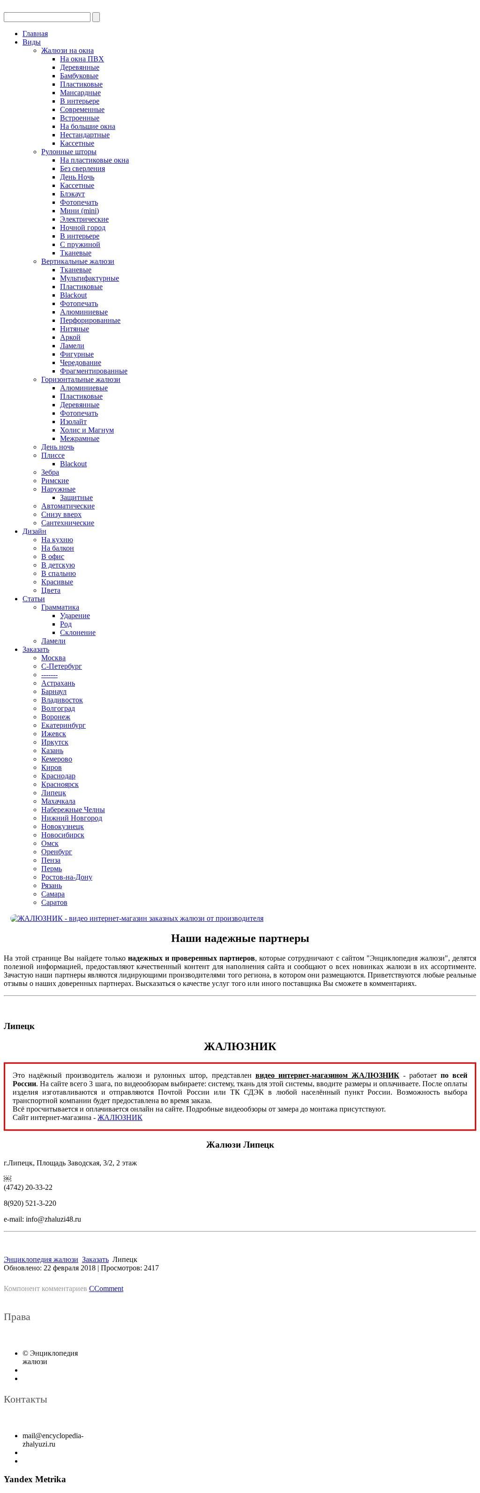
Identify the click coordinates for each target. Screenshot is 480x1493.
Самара (53, 894)
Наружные (58, 489)
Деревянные (79, 67)
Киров (51, 767)
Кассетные (77, 143)
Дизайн (34, 531)
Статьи (33, 599)
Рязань (51, 885)
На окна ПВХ (82, 59)
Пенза (50, 860)
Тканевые (75, 253)
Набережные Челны (73, 810)
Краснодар (58, 776)
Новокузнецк (62, 826)
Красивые (57, 582)
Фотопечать (79, 202)
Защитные (76, 497)
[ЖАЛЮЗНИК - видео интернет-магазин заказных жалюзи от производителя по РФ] (240, 918)
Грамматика (60, 607)
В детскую (58, 565)
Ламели (72, 346)
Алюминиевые (84, 312)
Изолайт (73, 422)
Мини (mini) (79, 211)
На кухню (57, 540)
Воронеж (55, 717)
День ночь (57, 447)
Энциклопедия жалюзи (41, 1259)
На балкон (57, 548)
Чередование (80, 362)
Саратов (54, 902)
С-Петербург (61, 666)
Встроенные (79, 118)
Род (66, 624)
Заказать (35, 649)
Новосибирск (62, 835)
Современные (82, 109)
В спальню (58, 573)
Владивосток (62, 700)
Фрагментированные (94, 371)
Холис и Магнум (87, 430)
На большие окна (87, 126)
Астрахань (58, 683)
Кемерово (56, 759)
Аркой (70, 337)
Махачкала (58, 801)
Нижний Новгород (71, 818)
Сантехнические (67, 523)
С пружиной (80, 244)
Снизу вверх (61, 514)
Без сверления (82, 168)
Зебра (50, 472)
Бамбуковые (79, 76)
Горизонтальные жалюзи (80, 379)
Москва (53, 658)
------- (49, 675)
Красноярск (60, 784)
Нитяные (74, 329)
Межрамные (79, 438)
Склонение (78, 632)
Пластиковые (81, 84)
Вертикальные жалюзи (77, 261)
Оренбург (56, 852)
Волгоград (58, 708)
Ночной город (82, 227)
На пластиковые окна (94, 160)
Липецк (53, 793)
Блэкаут (72, 194)
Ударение (75, 616)
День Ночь (77, 177)
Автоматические (68, 506)
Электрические (84, 219)
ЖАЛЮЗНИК (120, 1117)
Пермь (51, 869)
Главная (35, 33)
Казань (52, 750)
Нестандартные (85, 135)
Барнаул (54, 691)
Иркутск (54, 742)
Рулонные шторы (69, 152)
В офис (52, 556)
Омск (50, 843)
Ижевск (53, 734)
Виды (31, 42)
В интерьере (79, 101)
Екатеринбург (63, 725)
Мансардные (80, 93)
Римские (55, 481)
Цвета (50, 590)
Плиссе (53, 455)
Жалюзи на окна (67, 50)
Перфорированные (90, 320)
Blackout (73, 295)
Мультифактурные (89, 278)
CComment (106, 1288)
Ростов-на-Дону (66, 877)
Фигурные (77, 354)
